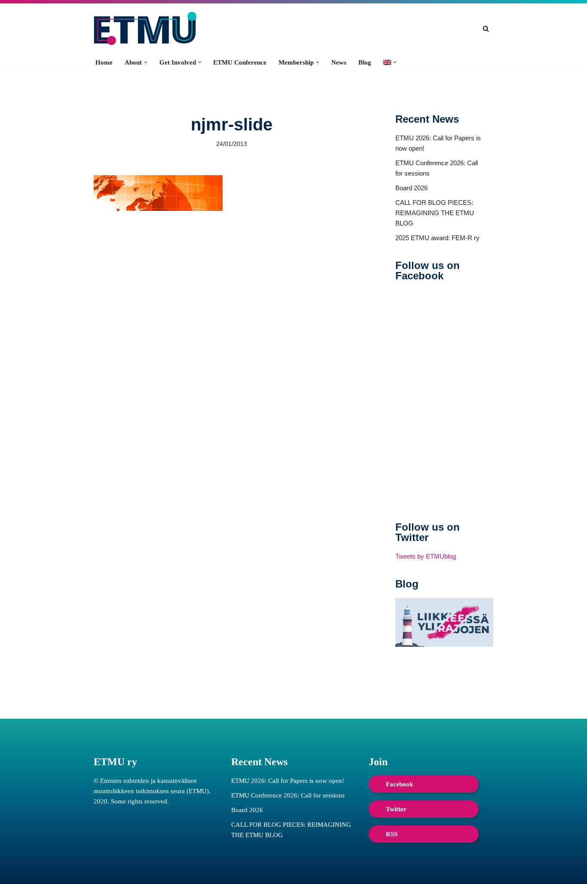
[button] (145, 62)
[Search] (486, 28)
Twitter (396, 809)
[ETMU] (145, 28)
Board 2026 (411, 188)
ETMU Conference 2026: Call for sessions (288, 795)
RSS (391, 834)
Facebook (399, 784)
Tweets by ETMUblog (425, 556)
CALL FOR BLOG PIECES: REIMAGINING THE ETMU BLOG (434, 213)
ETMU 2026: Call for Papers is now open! (287, 780)
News (338, 62)
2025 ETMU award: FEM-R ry (437, 237)
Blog (364, 62)
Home (104, 62)
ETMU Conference (239, 62)
